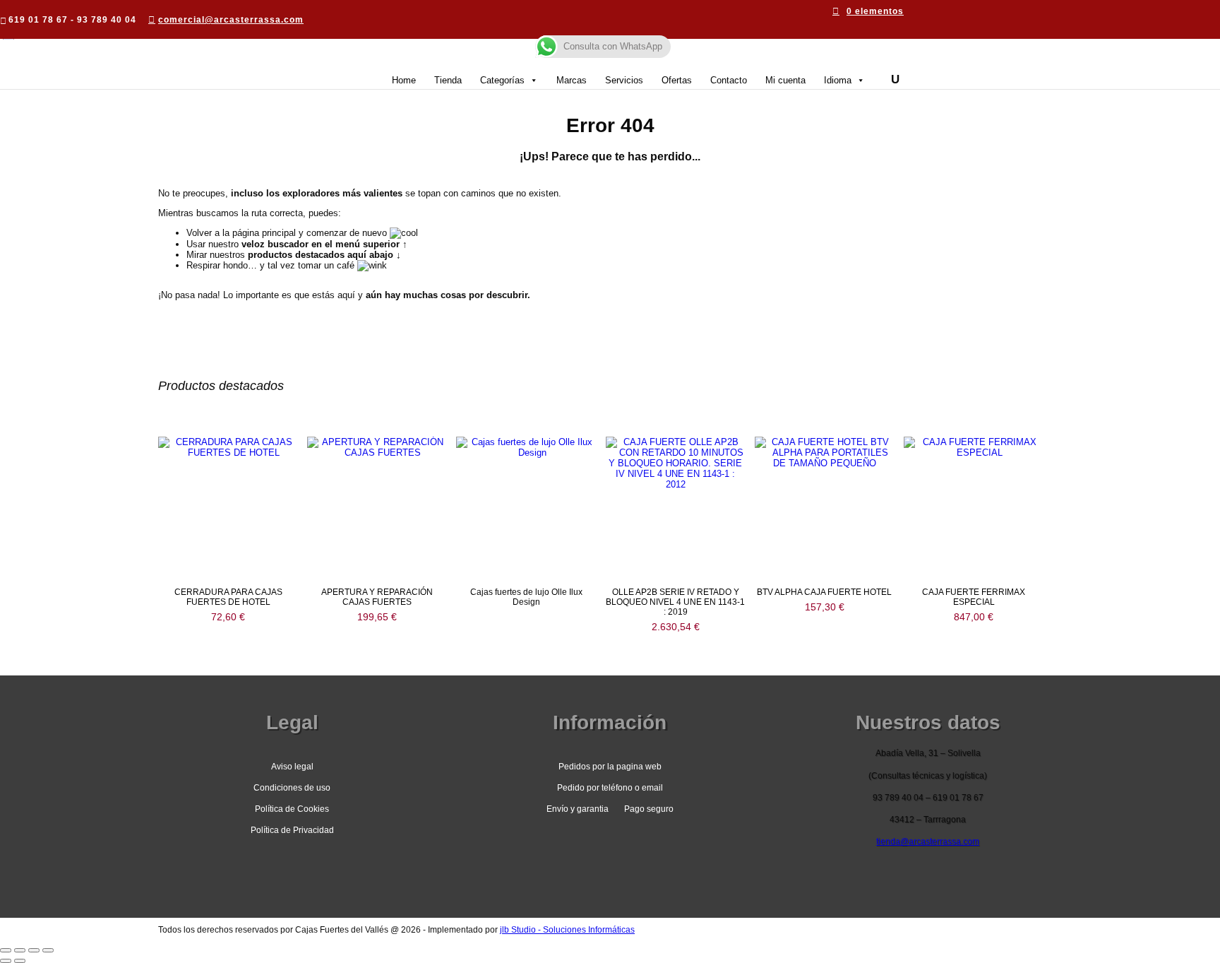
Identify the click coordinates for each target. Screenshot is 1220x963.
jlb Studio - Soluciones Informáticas (567, 930)
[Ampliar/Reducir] (5, 950)
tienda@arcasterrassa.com (927, 841)
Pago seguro (649, 809)
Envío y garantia (577, 809)
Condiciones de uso (291, 788)
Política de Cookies (292, 809)
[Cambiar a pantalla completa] (19, 950)
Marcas (571, 80)
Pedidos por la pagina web (610, 767)
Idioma (837, 80)
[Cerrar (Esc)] (48, 950)
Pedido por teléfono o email (610, 788)
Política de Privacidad (292, 830)
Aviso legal (292, 767)
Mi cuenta (785, 80)
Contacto (728, 80)
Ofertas (677, 80)
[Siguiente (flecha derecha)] (19, 961)
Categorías (502, 80)
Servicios (624, 80)
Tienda (448, 80)
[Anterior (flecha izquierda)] (5, 961)
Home (404, 80)
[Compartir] (34, 950)
